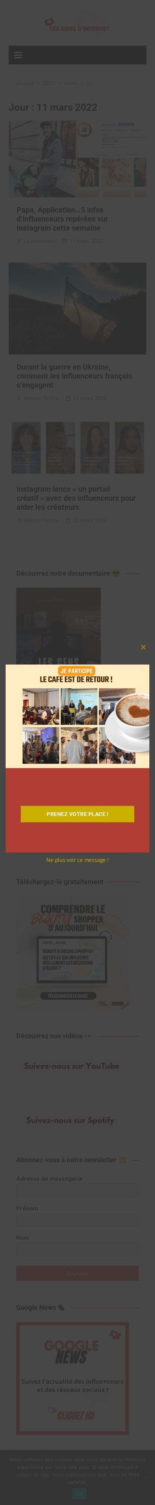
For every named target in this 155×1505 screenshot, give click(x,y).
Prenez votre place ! (77, 814)
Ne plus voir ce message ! (77, 859)
